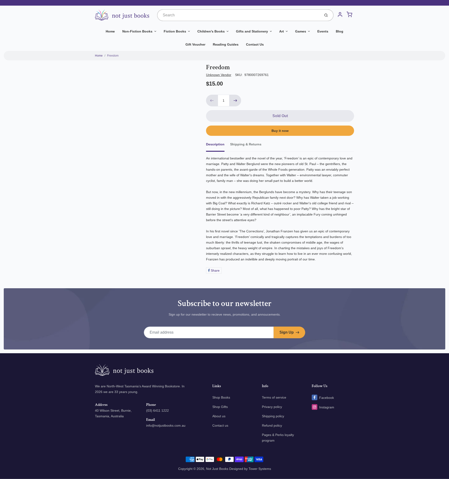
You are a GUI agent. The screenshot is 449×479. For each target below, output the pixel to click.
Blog (339, 31)
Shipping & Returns (245, 144)
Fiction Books (175, 31)
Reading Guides (226, 44)
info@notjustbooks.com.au (165, 425)
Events (322, 31)
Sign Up (286, 332)
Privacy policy (272, 407)
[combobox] (238, 15)
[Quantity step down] (212, 100)
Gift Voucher (195, 44)
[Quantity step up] (235, 100)
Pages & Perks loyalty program (278, 437)
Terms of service (274, 397)
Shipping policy (273, 416)
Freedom (113, 55)
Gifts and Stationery (252, 31)
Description (215, 144)
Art (281, 31)
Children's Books (211, 31)
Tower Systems (260, 469)
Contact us (220, 425)
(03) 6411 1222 (157, 410)
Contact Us (255, 44)
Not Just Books (217, 469)
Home (110, 31)
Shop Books (221, 397)
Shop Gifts (220, 407)
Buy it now (280, 131)
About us (218, 416)
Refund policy (272, 425)
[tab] (218, 146)
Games (300, 31)
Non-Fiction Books (137, 31)
